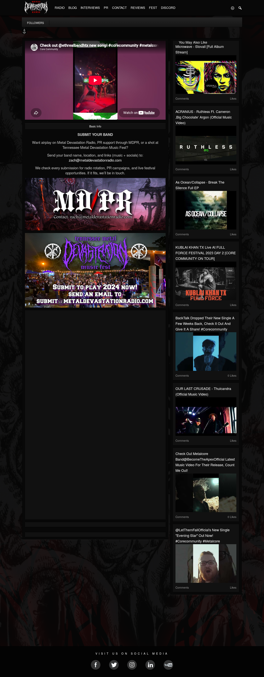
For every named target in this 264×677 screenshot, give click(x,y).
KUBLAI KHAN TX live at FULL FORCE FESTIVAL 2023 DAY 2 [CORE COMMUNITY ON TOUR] (205, 253)
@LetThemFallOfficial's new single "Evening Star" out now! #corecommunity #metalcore (202, 535)
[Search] (240, 8)
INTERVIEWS (90, 7)
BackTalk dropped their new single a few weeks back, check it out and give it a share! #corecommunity (204, 323)
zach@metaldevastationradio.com (95, 160)
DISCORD (168, 7)
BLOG (72, 7)
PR (106, 7)
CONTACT (119, 7)
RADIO (60, 7)
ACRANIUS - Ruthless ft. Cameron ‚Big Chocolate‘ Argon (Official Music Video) (203, 117)
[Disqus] (95, 364)
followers (35, 23)
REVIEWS (138, 7)
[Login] (232, 8)
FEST (153, 7)
